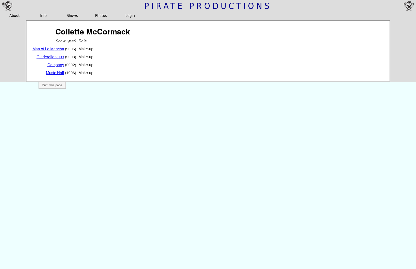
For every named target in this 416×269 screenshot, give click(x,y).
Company (55, 64)
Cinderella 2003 (50, 56)
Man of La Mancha (48, 49)
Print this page (52, 85)
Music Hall (55, 72)
